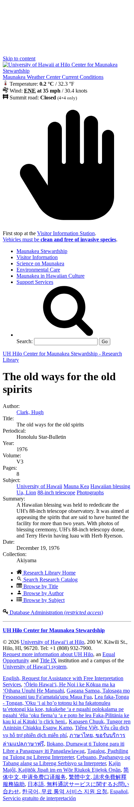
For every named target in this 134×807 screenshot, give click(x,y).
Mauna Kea (76, 486)
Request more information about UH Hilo (48, 654)
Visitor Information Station (66, 233)
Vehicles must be (59, 239)
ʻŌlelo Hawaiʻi (59, 688)
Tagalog (65, 754)
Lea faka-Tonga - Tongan (66, 709)
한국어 (64, 791)
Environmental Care (38, 270)
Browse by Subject (43, 600)
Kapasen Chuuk (67, 725)
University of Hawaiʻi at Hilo (52, 642)
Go (105, 341)
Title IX (48, 660)
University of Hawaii (39, 486)
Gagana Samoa (66, 694)
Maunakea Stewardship (41, 251)
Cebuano (66, 760)
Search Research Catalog (50, 579)
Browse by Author (43, 593)
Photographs (90, 492)
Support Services (34, 282)
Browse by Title (40, 586)
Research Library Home (49, 573)
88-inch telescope (56, 492)
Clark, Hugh (30, 412)
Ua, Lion (26, 492)
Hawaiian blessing (110, 486)
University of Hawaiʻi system (34, 667)
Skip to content (19, 58)
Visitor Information (37, 257)
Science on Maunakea (40, 263)
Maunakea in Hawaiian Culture (50, 276)
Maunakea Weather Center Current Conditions (53, 77)
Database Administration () (55, 612)
